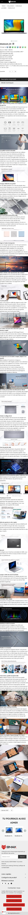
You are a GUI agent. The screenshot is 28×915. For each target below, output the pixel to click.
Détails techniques (7, 83)
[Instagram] (11, 883)
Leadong (10, 865)
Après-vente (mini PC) (14, 896)
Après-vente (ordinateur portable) (14, 905)
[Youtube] (8, 883)
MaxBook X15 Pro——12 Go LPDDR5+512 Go (19, 836)
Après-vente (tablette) (14, 900)
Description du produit (8, 79)
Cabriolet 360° (5, 810)
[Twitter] (5, 883)
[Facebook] (2, 883)
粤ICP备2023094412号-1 (14, 913)
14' (11, 810)
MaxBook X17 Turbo (9, 836)
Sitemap (16, 865)
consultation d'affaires (14, 909)
